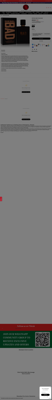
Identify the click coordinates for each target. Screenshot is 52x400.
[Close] (50, 387)
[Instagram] (44, 397)
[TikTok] (46, 397)
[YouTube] (47, 397)
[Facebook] (43, 397)
